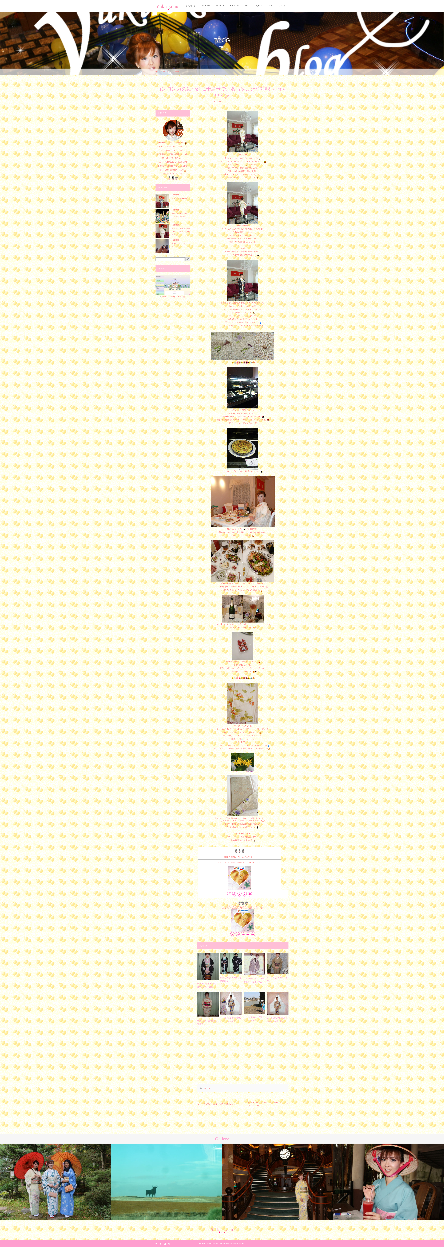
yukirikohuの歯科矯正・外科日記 (173, 297)
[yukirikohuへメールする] (250, 895)
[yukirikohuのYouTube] (239, 895)
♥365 (270, 6)
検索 (188, 259)
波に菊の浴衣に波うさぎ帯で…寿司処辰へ (219, 1104)
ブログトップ (191, 6)
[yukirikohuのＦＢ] (229, 895)
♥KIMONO (206, 6)
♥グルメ (259, 6)
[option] (55, 1182)
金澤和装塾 (162, 166)
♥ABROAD (220, 6)
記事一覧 (282, 6)
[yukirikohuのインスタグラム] (234, 895)
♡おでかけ (227, 101)
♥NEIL (247, 6)
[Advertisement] (242, 1056)
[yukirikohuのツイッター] (244, 895)
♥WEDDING (234, 6)
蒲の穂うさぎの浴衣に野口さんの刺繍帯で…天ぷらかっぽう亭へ (265, 1104)
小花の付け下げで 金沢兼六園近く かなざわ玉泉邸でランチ (181, 231)
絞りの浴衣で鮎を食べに (181, 198)
